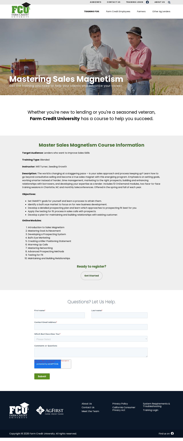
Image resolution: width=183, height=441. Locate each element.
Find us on (164, 433)
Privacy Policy (120, 403)
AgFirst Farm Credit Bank (49, 410)
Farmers (141, 11)
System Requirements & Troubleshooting (156, 405)
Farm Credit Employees (118, 11)
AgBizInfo (95, 2)
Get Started (91, 275)
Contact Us (113, 2)
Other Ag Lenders (161, 11)
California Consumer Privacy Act (123, 409)
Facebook (149, 2)
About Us (160, 2)
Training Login (134, 2)
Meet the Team (90, 411)
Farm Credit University (19, 410)
